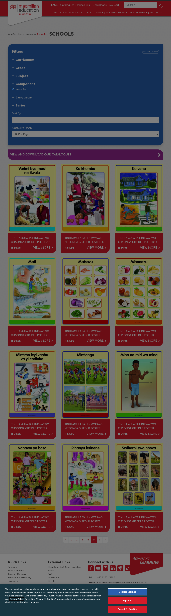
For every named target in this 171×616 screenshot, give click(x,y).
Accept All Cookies (127, 609)
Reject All (127, 600)
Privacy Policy (17, 599)
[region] (85, 600)
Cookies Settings (127, 592)
